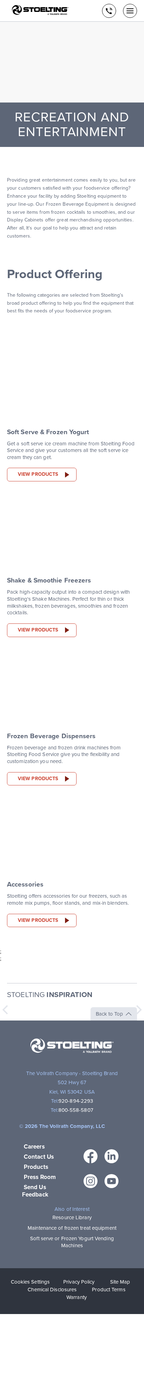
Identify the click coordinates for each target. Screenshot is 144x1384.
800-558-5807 (75, 1110)
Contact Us (39, 1156)
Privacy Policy (78, 1282)
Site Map (120, 1282)
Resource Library (72, 1217)
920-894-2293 (75, 1101)
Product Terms (108, 1289)
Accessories (25, 884)
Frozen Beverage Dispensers (51, 736)
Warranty (76, 1297)
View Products (38, 474)
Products (36, 1167)
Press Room (40, 1177)
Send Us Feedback (35, 1191)
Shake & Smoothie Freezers (49, 580)
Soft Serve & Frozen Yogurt (48, 432)
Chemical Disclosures (52, 1289)
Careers (34, 1146)
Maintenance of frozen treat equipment (72, 1228)
